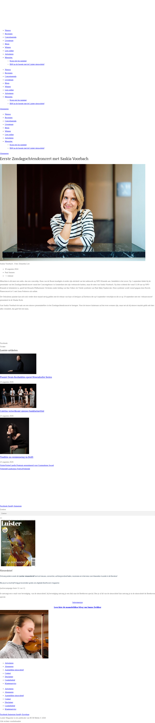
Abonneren (9, 666)
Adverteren (9, 54)
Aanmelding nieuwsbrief (14, 670)
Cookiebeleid (10, 680)
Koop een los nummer (18, 61)
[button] (77, 343)
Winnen (8, 47)
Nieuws (8, 30)
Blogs (7, 44)
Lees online (9, 51)
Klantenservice (10, 683)
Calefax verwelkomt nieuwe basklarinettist (22, 411)
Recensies (8, 34)
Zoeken (3, 509)
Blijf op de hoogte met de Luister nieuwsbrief (27, 64)
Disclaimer (9, 677)
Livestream (9, 41)
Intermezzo (77, 602)
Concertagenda (10, 37)
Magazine (8, 57)
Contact (8, 673)
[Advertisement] (72, 487)
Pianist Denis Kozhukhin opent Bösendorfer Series (26, 377)
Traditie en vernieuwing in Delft (16, 457)
